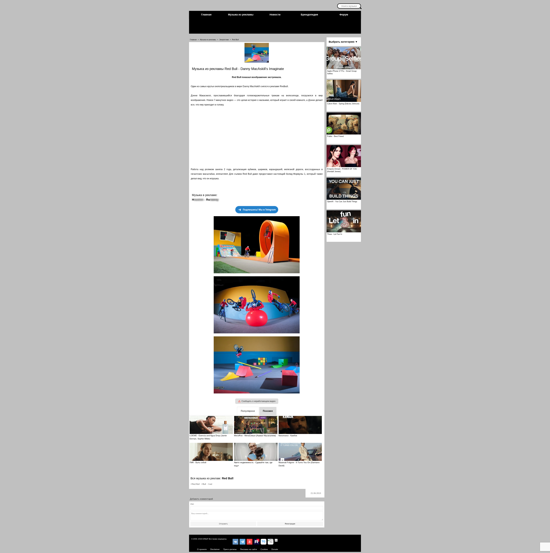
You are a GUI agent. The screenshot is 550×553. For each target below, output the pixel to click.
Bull (204, 484)
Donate (274, 549)
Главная (206, 14)
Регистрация (290, 524)
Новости (275, 14)
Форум (343, 14)
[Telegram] (242, 542)
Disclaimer (215, 549)
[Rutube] (256, 542)
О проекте (202, 549)
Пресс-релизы (230, 549)
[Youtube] (249, 542)
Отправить (223, 524)
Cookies (264, 549)
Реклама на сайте (248, 549)
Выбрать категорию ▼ (343, 41)
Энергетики (224, 40)
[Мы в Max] (270, 542)
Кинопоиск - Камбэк (288, 435)
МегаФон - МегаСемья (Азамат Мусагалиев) (255, 435)
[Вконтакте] (235, 542)
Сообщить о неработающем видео (258, 401)
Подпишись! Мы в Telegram (259, 209)
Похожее (268, 411)
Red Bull (235, 40)
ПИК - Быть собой (198, 462)
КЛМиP (205, 539)
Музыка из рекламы (240, 14)
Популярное (248, 411)
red (210, 484)
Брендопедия (309, 14)
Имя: (192, 504)
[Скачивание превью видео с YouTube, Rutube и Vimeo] (263, 542)
